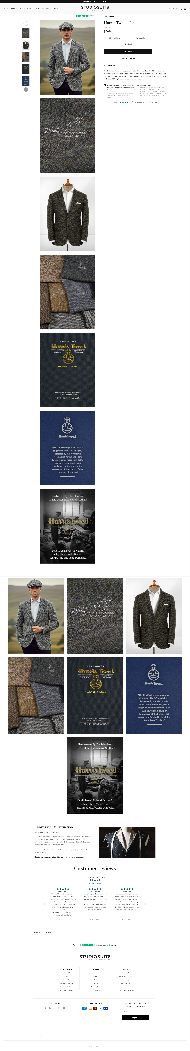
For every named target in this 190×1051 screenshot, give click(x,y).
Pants (96, 980)
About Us (66, 980)
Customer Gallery (66, 987)
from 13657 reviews (95, 883)
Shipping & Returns (125, 976)
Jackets (95, 976)
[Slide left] (26, 23)
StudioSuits (97, 1046)
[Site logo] (95, 958)
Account (172, 9)
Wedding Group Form (66, 990)
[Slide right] (26, 89)
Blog (66, 976)
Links (125, 987)
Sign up (135, 1018)
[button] (180, 8)
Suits (96, 973)
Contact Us (125, 973)
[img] (95, 880)
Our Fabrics (96, 990)
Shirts (96, 983)
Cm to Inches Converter (125, 990)
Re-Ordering (125, 983)
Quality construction (66, 983)
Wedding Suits (96, 987)
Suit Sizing (125, 980)
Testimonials (66, 973)
